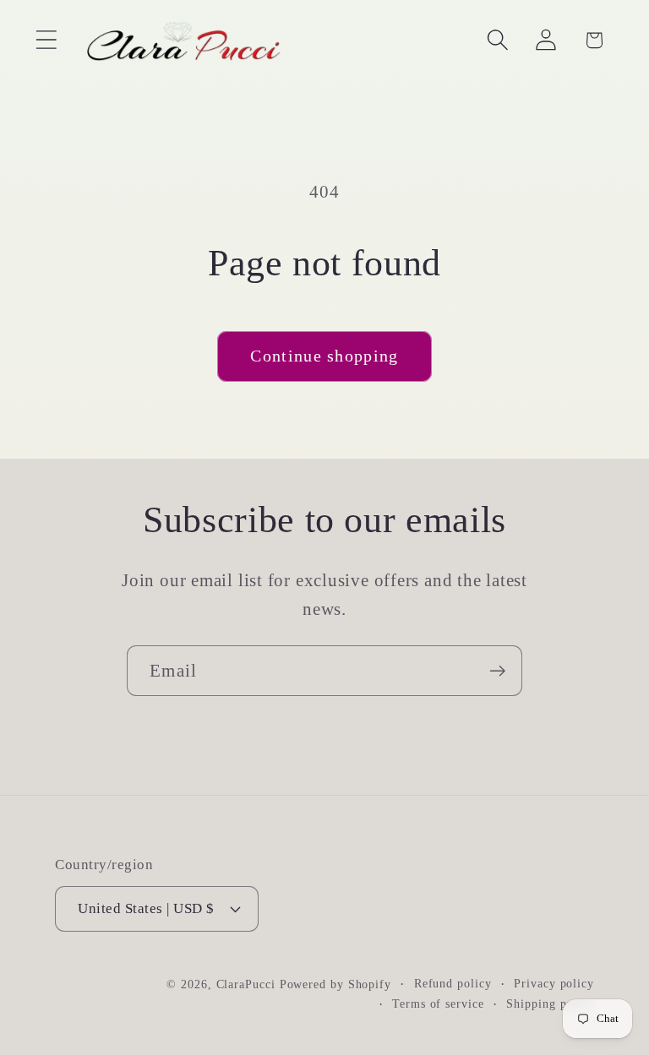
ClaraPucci (245, 984)
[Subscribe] (497, 671)
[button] (46, 40)
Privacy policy (554, 983)
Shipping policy (550, 1003)
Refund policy (453, 983)
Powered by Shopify (335, 984)
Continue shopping (324, 356)
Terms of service (438, 1003)
